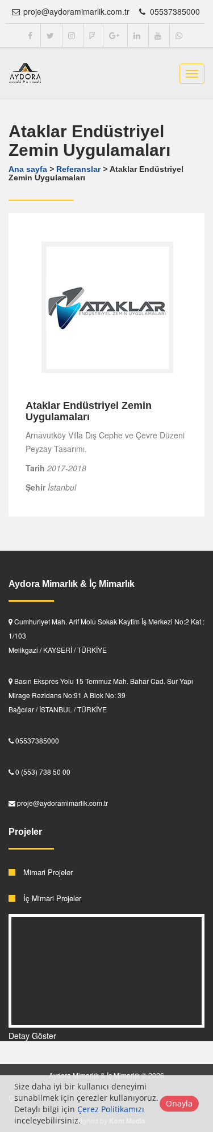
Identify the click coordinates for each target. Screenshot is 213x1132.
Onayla (179, 1103)
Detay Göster (32, 1035)
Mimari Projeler (47, 872)
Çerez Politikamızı (110, 1109)
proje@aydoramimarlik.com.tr (75, 11)
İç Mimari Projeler (51, 898)
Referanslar (78, 169)
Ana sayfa (28, 169)
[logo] (25, 73)
